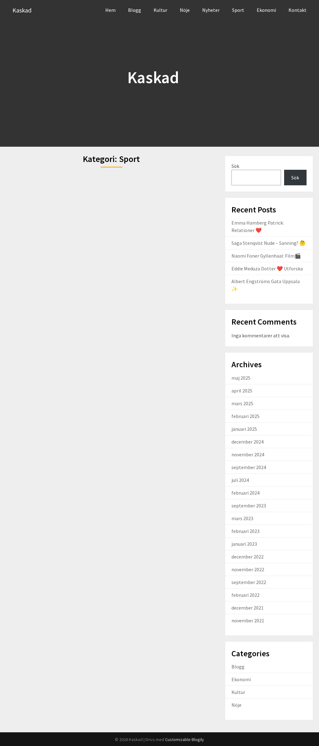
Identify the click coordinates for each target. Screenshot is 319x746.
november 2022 (247, 569)
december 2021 (247, 608)
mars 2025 (242, 403)
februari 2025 (245, 416)
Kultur (160, 10)
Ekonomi (266, 10)
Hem (110, 10)
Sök (235, 166)
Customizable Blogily (184, 739)
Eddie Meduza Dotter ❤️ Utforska (267, 268)
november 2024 (247, 454)
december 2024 (247, 442)
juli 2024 (240, 480)
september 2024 (248, 467)
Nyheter (211, 10)
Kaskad (21, 10)
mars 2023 (242, 518)
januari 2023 (244, 544)
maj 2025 (240, 378)
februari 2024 (245, 493)
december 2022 (247, 557)
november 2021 (247, 620)
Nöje (185, 10)
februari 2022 (245, 595)
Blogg (134, 10)
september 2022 (248, 582)
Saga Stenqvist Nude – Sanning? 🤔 (268, 243)
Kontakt (297, 10)
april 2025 (241, 390)
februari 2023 (245, 531)
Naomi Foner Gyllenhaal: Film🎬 (266, 256)
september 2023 (248, 505)
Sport (238, 10)
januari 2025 (244, 429)
